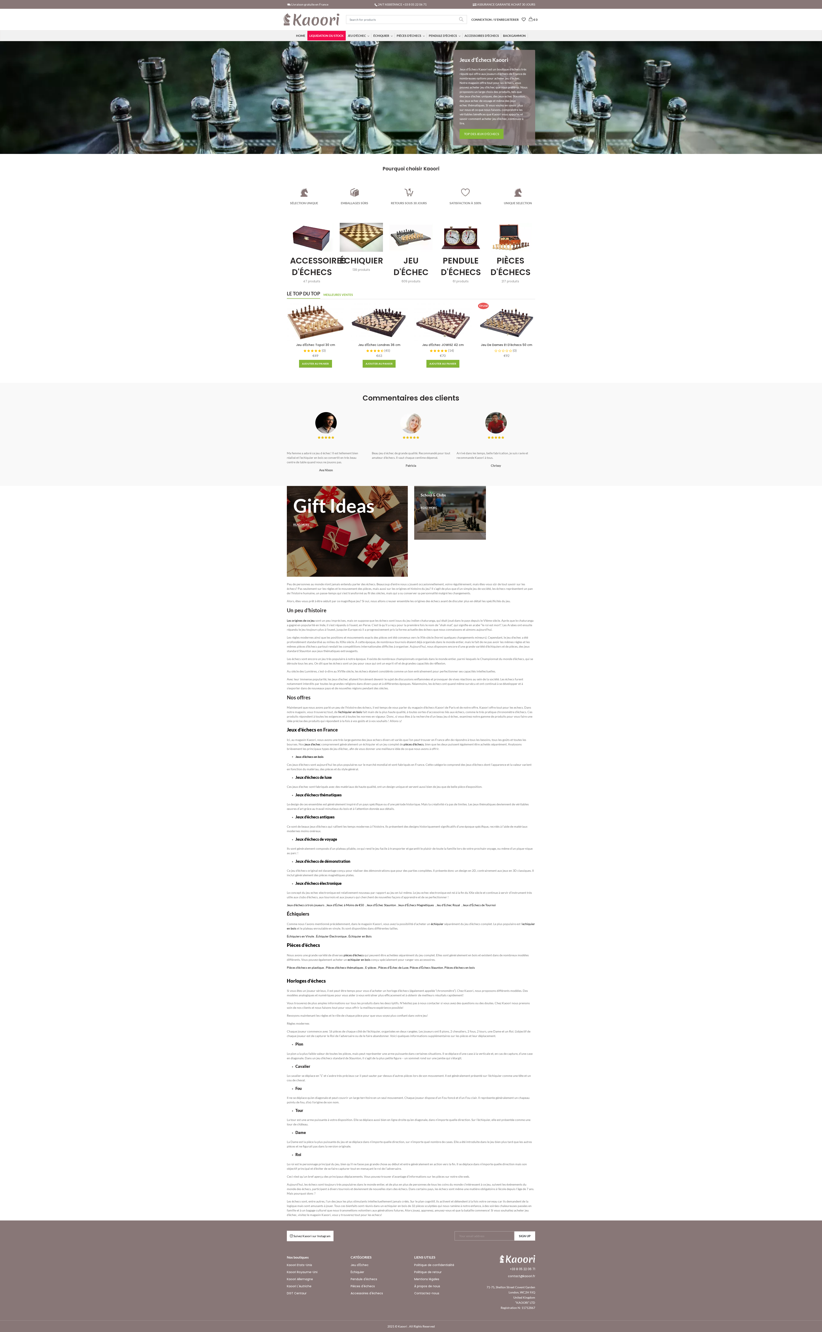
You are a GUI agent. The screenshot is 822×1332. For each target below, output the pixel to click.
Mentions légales (426, 1279)
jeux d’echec (313, 744)
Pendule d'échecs (364, 1279)
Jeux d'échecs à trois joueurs (305, 905)
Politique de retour (428, 1272)
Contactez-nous (426, 1293)
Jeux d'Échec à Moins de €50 (345, 905)
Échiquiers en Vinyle (300, 936)
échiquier (437, 924)
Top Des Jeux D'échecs (481, 134)
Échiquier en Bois (360, 936)
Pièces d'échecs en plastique (305, 967)
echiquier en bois (359, 959)
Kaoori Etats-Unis (299, 1265)
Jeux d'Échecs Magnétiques (416, 905)
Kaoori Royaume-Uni (302, 1272)
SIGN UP (525, 1236)
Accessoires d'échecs (367, 1293)
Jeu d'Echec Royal (448, 905)
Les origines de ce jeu (301, 620)
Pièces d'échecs (363, 1286)
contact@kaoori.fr (521, 1276)
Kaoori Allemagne (300, 1279)
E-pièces (370, 967)
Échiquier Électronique (331, 936)
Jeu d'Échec (360, 1265)
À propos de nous (427, 1286)
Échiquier (357, 1272)
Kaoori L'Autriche (299, 1286)
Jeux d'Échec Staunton (381, 905)
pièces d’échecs (414, 744)
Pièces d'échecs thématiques (344, 967)
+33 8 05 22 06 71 (522, 1269)
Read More (301, 524)
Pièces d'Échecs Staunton (426, 967)
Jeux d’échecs (301, 730)
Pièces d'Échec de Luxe (393, 967)
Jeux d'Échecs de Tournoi (479, 905)
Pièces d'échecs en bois (459, 967)
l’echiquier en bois (350, 712)
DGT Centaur (297, 1293)
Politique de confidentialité (434, 1265)
